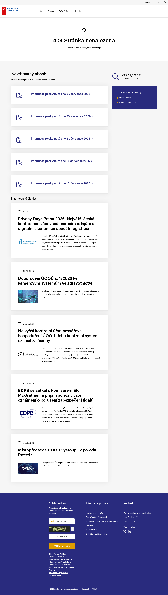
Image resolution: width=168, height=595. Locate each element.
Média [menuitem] (78, 11)
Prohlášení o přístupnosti (96, 517)
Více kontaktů (129, 527)
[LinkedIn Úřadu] (129, 531)
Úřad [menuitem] (41, 11)
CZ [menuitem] (158, 3)
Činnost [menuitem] (51, 11)
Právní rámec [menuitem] (65, 11)
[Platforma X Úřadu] (124, 531)
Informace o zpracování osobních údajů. (58, 574)
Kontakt (148, 2)
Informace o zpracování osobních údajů (102, 521)
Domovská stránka (127, 102)
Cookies (89, 525)
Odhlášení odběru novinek (97, 534)
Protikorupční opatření (95, 513)
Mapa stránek (125, 98)
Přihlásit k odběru (62, 546)
